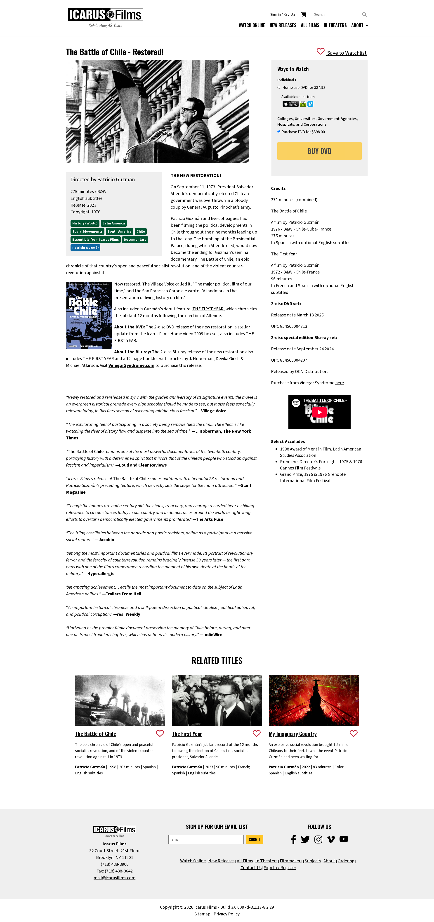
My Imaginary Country (293, 733)
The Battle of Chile (95, 733)
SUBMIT (254, 839)
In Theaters (266, 861)
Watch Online (193, 861)
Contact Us (251, 868)
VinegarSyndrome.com (131, 365)
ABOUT (358, 25)
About (329, 861)
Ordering (346, 861)
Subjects (313, 861)
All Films (245, 861)
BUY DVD (319, 151)
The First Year (187, 733)
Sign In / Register (280, 868)
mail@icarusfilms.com (114, 878)
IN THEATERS (335, 25)
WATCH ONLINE (252, 25)
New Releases (221, 861)
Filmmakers (291, 861)
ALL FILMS (310, 25)
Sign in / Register (283, 14)
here (339, 383)
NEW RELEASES (283, 25)
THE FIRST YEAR (208, 309)
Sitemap (202, 914)
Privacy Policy (227, 914)
